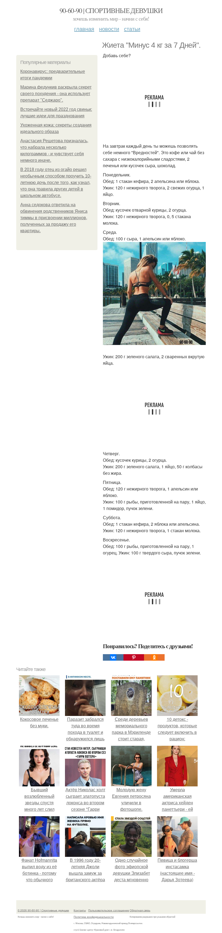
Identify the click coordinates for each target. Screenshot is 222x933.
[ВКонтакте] (113, 657)
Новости (109, 29)
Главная (84, 29)
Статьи (132, 29)
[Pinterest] (133, 657)
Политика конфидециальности (94, 917)
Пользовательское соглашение (108, 910)
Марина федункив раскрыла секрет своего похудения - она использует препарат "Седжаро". (56, 93)
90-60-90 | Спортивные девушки (111, 10)
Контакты (80, 910)
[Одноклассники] (154, 657)
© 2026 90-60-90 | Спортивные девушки (43, 910)
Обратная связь (140, 910)
